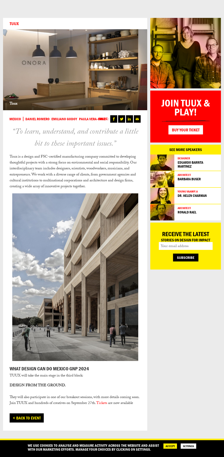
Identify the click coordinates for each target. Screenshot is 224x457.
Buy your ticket (186, 129)
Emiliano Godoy (64, 119)
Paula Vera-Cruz (92, 119)
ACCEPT (170, 446)
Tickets (101, 403)
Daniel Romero (37, 119)
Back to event (28, 418)
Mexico (15, 119)
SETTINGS (188, 446)
